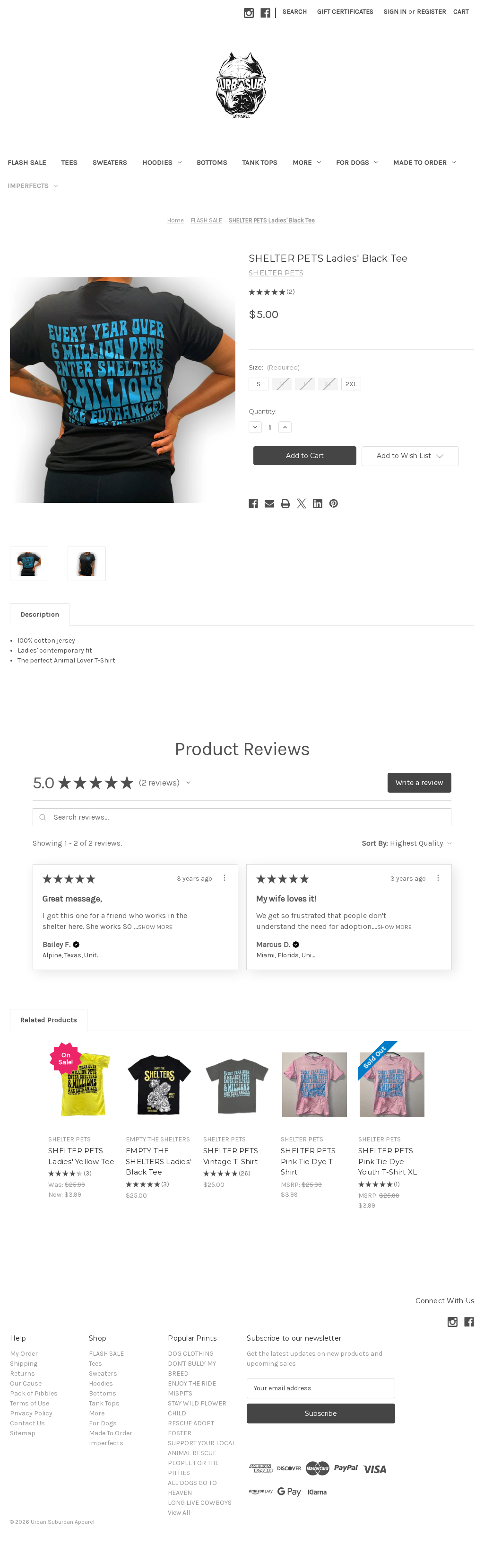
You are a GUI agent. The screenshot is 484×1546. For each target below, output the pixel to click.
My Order (24, 1354)
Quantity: (263, 411)
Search (295, 12)
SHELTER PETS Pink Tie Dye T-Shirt (308, 1161)
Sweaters (110, 162)
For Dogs (352, 162)
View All (179, 1513)
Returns (22, 1373)
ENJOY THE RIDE (192, 1383)
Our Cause (26, 1383)
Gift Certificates (345, 12)
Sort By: (375, 843)
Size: (274, 367)
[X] (301, 503)
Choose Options (159, 1093)
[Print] (285, 503)
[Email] (269, 503)
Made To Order (420, 162)
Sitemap (22, 1433)
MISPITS (180, 1393)
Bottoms (212, 162)
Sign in (395, 12)
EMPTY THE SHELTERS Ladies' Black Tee (158, 1161)
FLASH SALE (27, 162)
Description (39, 614)
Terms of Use (29, 1403)
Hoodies (157, 162)
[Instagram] (249, 13)
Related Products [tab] (48, 1020)
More (302, 162)
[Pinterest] (333, 503)
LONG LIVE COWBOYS (200, 1503)
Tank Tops (259, 162)
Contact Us (27, 1423)
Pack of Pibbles (34, 1393)
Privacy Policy (31, 1413)
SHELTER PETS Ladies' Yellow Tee (81, 1156)
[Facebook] (265, 13)
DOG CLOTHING (191, 1354)
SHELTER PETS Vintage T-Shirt (230, 1156)
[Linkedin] (317, 503)
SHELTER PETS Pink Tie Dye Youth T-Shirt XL (387, 1161)
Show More (155, 926)
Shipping (23, 1364)
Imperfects (28, 185)
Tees (69, 162)
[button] (188, 782)
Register (431, 12)
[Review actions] (224, 877)
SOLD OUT (82, 1093)
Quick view (82, 1076)
